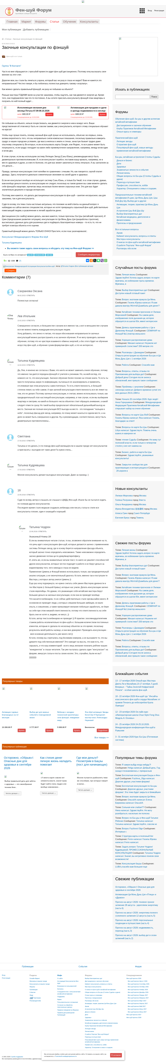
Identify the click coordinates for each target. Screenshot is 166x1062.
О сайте (60, 978)
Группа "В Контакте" (11, 66)
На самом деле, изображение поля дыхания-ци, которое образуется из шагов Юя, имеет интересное (136, 318)
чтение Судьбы (129, 440)
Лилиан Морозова (124, 496)
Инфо (59, 975)
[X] (94, 260)
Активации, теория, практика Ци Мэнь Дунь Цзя (100, 1003)
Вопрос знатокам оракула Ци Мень (138, 299)
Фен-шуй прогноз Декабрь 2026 (138, 992)
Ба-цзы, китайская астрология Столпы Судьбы (137, 157)
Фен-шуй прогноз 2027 (133, 1014)
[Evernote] (98, 260)
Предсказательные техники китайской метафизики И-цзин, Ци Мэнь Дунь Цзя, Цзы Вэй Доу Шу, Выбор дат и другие (136, 198)
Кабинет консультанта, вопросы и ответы (136, 236)
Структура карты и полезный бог (137, 836)
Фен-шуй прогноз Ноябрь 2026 (138, 989)
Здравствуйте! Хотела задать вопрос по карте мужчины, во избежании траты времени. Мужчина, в (137, 281)
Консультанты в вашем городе (40, 984)
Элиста (142, 500)
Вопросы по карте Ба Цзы (134, 427)
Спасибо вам (148, 365)
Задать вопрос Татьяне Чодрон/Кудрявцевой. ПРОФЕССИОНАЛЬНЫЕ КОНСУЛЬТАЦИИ (134, 850)
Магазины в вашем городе (38, 981)
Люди (31, 995)
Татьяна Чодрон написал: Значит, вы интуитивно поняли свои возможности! (138, 856)
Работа (125, 365)
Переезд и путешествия (128, 182)
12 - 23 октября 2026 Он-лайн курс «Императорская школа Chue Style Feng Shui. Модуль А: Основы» (137, 715)
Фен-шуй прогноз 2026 (133, 978)
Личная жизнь (123, 173)
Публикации (27, 966)
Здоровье (121, 167)
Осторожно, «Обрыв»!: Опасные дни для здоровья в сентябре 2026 (19, 763)
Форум (138, 966)
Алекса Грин (121, 513)
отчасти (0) (39, 255)
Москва (142, 496)
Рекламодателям (35, 1001)
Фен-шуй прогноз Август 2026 (137, 981)
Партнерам (37, 998)
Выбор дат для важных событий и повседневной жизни (40, 715)
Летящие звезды (125, 141)
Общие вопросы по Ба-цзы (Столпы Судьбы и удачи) (102, 992)
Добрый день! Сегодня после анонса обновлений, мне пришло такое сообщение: (136, 377)
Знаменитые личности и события (132, 170)
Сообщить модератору (89, 254)
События (83, 966)
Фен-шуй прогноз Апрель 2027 (138, 1003)
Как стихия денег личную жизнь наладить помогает (56, 761)
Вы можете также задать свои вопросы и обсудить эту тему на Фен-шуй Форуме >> (50, 248)
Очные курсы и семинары (129, 132)
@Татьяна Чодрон (67, 266)
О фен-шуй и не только (13, 56)
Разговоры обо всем (126, 248)
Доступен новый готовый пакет (130, 293)
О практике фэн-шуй (126, 144)
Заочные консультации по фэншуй (27, 39)
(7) (20, 261)
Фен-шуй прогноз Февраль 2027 (138, 998)
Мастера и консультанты (128, 239)
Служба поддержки (17, 1056)
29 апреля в (121, 471)
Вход (150, 11)
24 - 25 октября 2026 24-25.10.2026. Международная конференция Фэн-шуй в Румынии (135, 727)
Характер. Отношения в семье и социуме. (137, 188)
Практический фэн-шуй (126, 138)
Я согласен (116, 1055)
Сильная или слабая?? (133, 807)
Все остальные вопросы (127, 229)
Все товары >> (102, 737)
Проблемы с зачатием (132, 387)
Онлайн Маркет (35, 978)
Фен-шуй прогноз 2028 (133, 1017)
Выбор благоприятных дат (129, 214)
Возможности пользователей (66, 986)
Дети (119, 164)
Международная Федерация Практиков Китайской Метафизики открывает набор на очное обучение (138, 405)
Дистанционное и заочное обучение (134, 125)
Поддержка (61, 996)
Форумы (32, 986)
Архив (120, 233)
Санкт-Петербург (142, 513)
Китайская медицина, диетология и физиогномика (101, 1023)
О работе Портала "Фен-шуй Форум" (134, 245)
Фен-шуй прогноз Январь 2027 (138, 995)
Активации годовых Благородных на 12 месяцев (10, 715)
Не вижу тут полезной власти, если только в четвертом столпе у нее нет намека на (138, 443)
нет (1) (49, 255)
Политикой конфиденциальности (66, 1056)
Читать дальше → (13, 793)
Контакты (60, 989)
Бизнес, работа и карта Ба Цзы (137, 452)
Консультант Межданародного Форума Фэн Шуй (25, 237)
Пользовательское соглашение (67, 1002)
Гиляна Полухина (123, 500)
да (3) (30, 255)
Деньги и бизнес (124, 160)
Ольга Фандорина (123, 504)
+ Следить (10, 270)
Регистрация (159, 11)
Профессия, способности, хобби (132, 185)
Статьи (8, 39)
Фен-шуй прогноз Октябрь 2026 (138, 986)
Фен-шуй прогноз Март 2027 (137, 1001)
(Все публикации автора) (84, 266)
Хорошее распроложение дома (137, 340)
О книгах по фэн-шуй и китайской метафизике (139, 242)
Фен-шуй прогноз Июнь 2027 (137, 1009)
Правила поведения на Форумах (68, 1010)
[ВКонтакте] (87, 260)
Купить (49, 114)
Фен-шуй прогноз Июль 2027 (137, 1012)
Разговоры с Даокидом (133, 352)
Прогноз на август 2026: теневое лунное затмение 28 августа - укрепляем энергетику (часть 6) (136, 905)
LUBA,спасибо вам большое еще (131, 867)
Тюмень (140, 518)
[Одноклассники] (91, 260)
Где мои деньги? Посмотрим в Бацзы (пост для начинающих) (91, 761)
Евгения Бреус (122, 518)
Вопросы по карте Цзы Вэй (135, 415)
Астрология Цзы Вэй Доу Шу (130, 211)
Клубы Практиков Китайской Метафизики (136, 128)
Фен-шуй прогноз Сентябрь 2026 (138, 984)
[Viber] (102, 260)
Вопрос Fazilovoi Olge (132, 828)
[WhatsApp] (105, 260)
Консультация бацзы (132, 864)
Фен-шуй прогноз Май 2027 (137, 1006)
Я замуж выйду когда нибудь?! (136, 765)
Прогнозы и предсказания (129, 223)
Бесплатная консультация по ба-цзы (139, 786)
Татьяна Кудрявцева (12, 243)
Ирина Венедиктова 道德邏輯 (129, 509)
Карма (59, 999)
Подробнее (103, 730)
